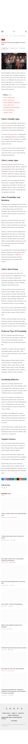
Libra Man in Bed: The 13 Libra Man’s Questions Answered (12, 559)
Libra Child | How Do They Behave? (12, 604)
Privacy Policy (6, 713)
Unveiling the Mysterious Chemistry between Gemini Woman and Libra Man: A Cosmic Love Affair (13, 691)
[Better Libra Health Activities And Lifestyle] (14, 616)
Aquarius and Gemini (7, 125)
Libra (10, 35)
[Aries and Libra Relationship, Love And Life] (14, 572)
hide (10, 95)
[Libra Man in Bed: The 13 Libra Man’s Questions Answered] (14, 550)
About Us (14, 713)
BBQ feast (18, 254)
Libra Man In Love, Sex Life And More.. (13, 669)
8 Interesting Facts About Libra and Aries (13, 648)
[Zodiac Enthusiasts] (14, 31)
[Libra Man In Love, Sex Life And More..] (14, 659)
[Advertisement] (14, 14)
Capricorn (12, 171)
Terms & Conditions (13, 715)
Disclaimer (14, 720)
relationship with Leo (12, 134)
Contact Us (21, 713)
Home (2, 35)
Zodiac (6, 35)
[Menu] (2, 31)
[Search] (26, 31)
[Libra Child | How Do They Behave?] (14, 595)
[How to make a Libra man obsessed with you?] (14, 504)
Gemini (3, 273)
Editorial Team (5, 48)
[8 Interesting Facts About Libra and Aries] (14, 638)
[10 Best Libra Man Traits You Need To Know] (14, 527)
